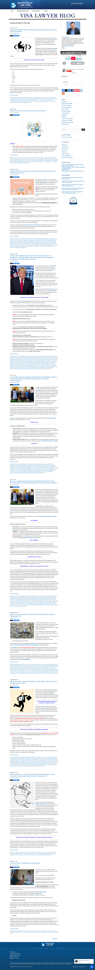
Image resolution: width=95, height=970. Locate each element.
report (46, 624)
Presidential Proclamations (40, 366)
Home (12, 11)
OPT (11, 161)
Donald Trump (28, 97)
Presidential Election (30, 366)
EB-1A (35, 157)
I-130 (14, 362)
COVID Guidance (38, 757)
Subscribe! (74, 72)
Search (83, 130)
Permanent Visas (65, 148)
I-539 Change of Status (34, 160)
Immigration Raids (35, 363)
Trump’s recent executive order (33, 224)
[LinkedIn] (69, 90)
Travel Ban (25, 854)
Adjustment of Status (18, 757)
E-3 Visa (48, 97)
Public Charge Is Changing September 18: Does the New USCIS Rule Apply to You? (73, 182)
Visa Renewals (17, 247)
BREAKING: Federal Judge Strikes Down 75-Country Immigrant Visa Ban (72, 178)
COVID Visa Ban (19, 853)
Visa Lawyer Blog (21, 4)
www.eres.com (37, 893)
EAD (30, 157)
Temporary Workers (44, 101)
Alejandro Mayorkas (40, 803)
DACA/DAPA (50, 464)
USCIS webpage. (26, 659)
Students (17, 471)
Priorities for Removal (49, 366)
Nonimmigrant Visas (49, 100)
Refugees (55, 366)
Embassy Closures (31, 239)
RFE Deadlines (37, 764)
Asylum (39, 356)
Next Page (54, 938)
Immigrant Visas (33, 362)
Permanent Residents (14, 764)
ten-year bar (40, 573)
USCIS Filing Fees (20, 162)
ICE (21, 362)
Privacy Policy (40, 948)
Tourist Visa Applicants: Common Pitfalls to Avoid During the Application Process (73, 168)
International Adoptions (66, 155)
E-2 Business (18, 157)
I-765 (40, 160)
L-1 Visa (40, 100)
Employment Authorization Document (43, 665)
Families (40, 759)
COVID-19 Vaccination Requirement (25, 357)
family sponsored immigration (68, 45)
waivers (14, 528)
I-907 (45, 669)
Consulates (46, 238)
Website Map (58, 948)
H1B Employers (20, 100)
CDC (21, 852)
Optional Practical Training (17, 161)
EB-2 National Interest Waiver (42, 157)
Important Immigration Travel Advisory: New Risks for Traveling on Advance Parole (72, 185)
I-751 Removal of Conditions (29, 762)
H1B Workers (30, 100)
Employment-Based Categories (37, 98)
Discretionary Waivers (35, 597)
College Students (34, 596)
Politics (15, 366)
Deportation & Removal (18, 97)
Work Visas (28, 102)
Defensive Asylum (19, 358)
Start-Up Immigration (28, 603)
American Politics (17, 238)
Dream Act (44, 465)
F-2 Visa (40, 666)
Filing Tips (20, 159)
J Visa (19, 670)
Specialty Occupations (20, 603)
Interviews (12, 243)
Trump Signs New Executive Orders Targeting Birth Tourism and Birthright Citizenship (72, 192)
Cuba (11, 358)
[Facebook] (63, 90)
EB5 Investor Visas (43, 758)
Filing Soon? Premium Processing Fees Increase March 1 (28, 110)
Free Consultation (53, 98)
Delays (50, 238)
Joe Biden (47, 363)
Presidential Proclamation (39, 470)
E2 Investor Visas (25, 157)
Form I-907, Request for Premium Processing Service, (26, 645)
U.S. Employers (36, 246)
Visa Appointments (42, 246)
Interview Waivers (52, 242)
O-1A (17, 101)
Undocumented (13, 368)
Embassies (25, 239)
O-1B (20, 101)
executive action (39, 492)
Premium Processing (26, 161)
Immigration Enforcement (19, 363)
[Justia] (72, 90)
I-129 (23, 160)
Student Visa (52, 671)
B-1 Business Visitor (25, 238)
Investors (16, 243)
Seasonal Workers (45, 671)
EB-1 (32, 157)
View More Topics (65, 124)
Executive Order (46, 359)
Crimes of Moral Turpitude (37, 357)
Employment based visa (26, 98)
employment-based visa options (49, 516)
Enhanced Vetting (25, 241)
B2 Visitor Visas (32, 238)
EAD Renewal (51, 664)
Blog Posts (64, 948)
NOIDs (37, 763)
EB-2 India (13, 665)
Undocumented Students (31, 472)
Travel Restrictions (31, 854)
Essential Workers (51, 466)
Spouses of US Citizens (23, 766)
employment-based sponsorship (29, 537)
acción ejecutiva (39, 390)
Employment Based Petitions (15, 98)
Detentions (46, 358)
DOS (11, 239)
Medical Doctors (34, 670)
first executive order (23, 301)
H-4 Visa (51, 668)
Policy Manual (23, 470)
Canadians (16, 852)
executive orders (49, 289)
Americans (35, 356)
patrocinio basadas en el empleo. (50, 440)
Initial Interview (52, 762)
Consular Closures (26, 852)
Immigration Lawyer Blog (67, 137)
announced (44, 181)
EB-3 (28, 665)
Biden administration (37, 464)
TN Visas (50, 101)
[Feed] (63, 93)
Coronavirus (45, 852)
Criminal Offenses (54, 357)
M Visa (29, 670)
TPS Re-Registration (33, 367)
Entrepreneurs (32, 241)
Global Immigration (13, 100)
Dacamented (12, 465)
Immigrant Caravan (25, 362)
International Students (45, 242)
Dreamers (48, 465)
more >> (63, 48)
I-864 (42, 762)
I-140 (26, 160)
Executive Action (32, 359)
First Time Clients (46, 98)
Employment (53, 97)
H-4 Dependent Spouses (44, 668)
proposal (50, 39)
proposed (54, 48)
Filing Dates (23, 761)
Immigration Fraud (28, 363)
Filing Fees (16, 159)
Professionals (12, 471)
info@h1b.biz (16, 958)
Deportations (41, 358)
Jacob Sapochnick (65, 37)
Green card (35, 361)
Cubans (13, 358)
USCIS (23, 102)
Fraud (16, 361)
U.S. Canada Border (39, 854)
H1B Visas (26, 100)
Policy (19, 470)
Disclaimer (46, 948)
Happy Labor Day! (65, 169)
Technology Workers (23, 471)
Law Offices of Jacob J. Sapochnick (25, 966)
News (44, 100)
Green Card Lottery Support (67, 157)
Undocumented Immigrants (21, 368)
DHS (24, 97)
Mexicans (54, 853)
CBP (50, 356)
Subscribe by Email (36, 11)
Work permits (43, 368)
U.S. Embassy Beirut (47, 161)
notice (36, 787)
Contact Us (46, 11)
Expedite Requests (27, 467)
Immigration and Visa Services (23, 11)
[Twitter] (66, 90)
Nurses (40, 932)
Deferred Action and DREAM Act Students (29, 465)
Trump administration (39, 161)
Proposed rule (31, 101)
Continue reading (14, 95)
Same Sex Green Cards (47, 764)
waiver (51, 581)
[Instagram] (81, 90)
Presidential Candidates (21, 366)
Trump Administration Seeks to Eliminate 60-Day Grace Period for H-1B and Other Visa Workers (73, 189)
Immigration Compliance (45, 362)
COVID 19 (16, 357)
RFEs (42, 764)
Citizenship (64, 151)
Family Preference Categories (48, 759)
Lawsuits (51, 363)
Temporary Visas (37, 101)
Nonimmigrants (13, 101)
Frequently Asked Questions (47, 599)
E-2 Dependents (38, 97)
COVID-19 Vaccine (26, 853)
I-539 (28, 160)
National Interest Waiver (26, 763)
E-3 (14, 239)
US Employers (18, 102)
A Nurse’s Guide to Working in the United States (25, 863)
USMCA (38, 368)
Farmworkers (51, 666)
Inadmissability (42, 363)
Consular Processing (40, 238)
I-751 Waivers (37, 762)
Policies (26, 101)
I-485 (19, 362)
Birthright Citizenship (45, 356)
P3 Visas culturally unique (23, 671)
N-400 (14, 763)
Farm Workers (45, 666)
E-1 (32, 97)
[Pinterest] (75, 90)
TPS (28, 367)
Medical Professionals (42, 670)
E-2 (33, 97)
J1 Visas (20, 243)
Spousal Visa (16, 766)
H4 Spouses (36, 100)
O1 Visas (23, 101)
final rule (32, 643)
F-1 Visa (43, 241)
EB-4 (35, 665)
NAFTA (54, 363)
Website (34, 948)
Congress (12, 357)
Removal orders (13, 367)
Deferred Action (26, 358)
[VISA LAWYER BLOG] (48, 15)
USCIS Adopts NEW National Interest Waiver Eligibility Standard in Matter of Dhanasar (72, 165)
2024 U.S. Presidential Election (20, 356)
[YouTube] (78, 90)
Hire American (48, 361)
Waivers (38, 472)
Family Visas (52, 359)
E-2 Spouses (43, 97)
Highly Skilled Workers (18, 160)
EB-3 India (31, 665)
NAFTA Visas (28, 243)
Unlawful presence (30, 368)
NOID (35, 763)
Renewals (32, 764)
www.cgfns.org (42, 891)
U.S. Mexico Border (49, 367)
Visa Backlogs (49, 246)
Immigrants (38, 362)
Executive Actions (38, 241)
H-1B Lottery (55, 467)
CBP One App (54, 356)
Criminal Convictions (46, 357)
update (51, 691)
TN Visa (15, 604)
